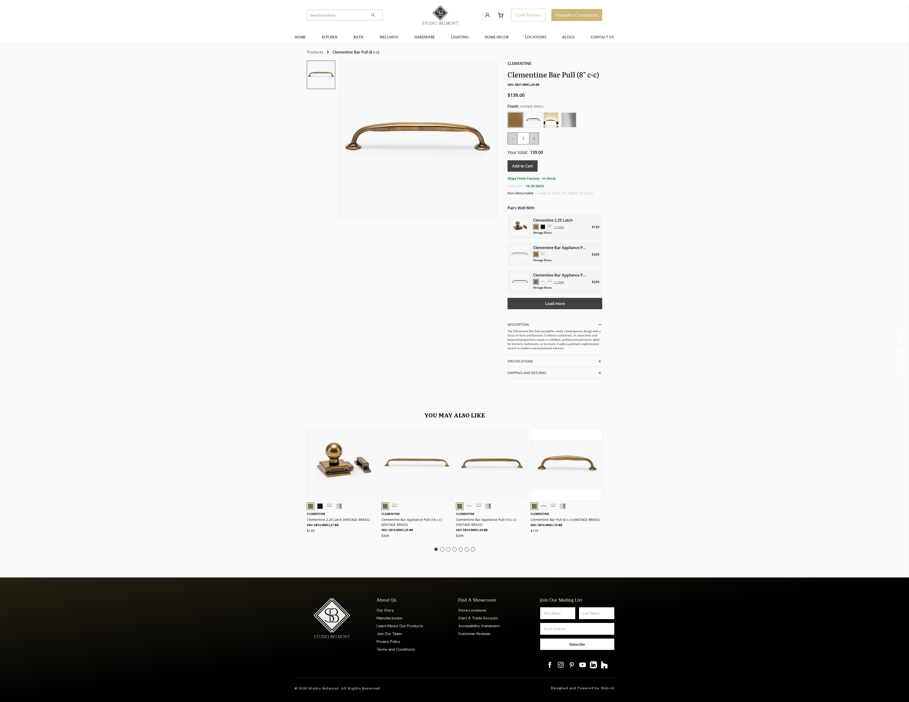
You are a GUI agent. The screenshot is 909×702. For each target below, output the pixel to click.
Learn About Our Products (400, 625)
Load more (555, 303)
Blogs (568, 37)
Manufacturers (389, 618)
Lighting (460, 37)
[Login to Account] (487, 15)
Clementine (519, 63)
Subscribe (577, 644)
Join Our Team (389, 633)
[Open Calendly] (899, 372)
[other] (899, 329)
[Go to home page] (440, 15)
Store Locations (472, 610)
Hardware (424, 37)
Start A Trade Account (478, 618)
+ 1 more (559, 226)
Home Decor (497, 37)
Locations (535, 37)
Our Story (385, 610)
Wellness (388, 37)
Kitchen (330, 37)
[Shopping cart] (500, 15)
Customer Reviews (474, 633)
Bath (358, 37)
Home (300, 37)
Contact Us (602, 37)
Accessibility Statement (479, 625)
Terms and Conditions (396, 649)
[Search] (376, 15)
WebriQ (607, 688)
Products (315, 52)
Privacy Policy (388, 641)
